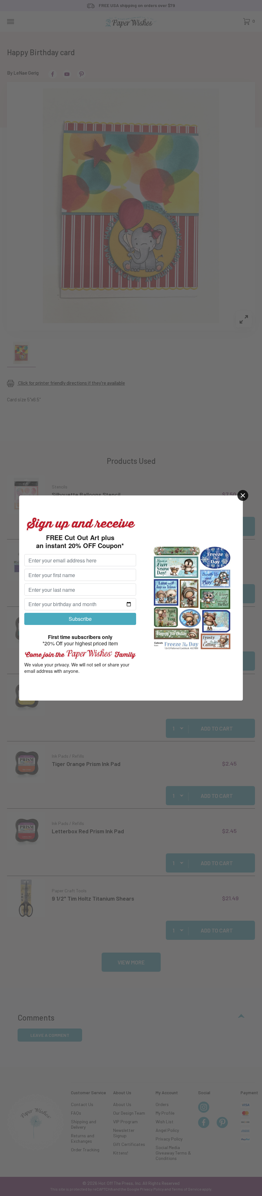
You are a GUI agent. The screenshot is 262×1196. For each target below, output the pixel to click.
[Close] (242, 495)
